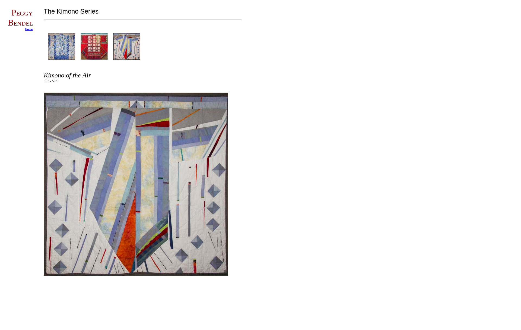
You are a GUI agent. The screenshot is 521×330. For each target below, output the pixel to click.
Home (29, 29)
